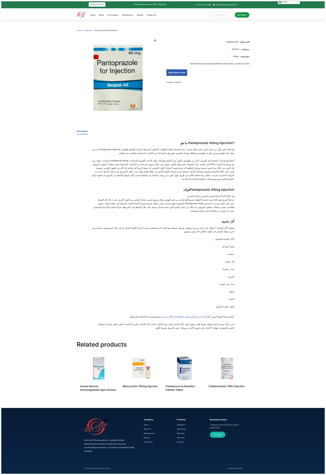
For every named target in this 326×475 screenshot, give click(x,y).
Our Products (113, 15)
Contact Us (151, 15)
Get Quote (242, 15)
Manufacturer (127, 15)
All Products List (97, 4)
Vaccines (180, 442)
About (101, 15)
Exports (140, 15)
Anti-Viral (180, 433)
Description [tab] (82, 131)
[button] (155, 40)
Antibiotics (88, 30)
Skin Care (181, 438)
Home (92, 15)
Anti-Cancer (181, 429)
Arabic (285, 2)
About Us (147, 429)
